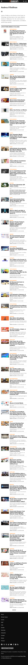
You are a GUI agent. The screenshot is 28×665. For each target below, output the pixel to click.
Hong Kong (12, 521)
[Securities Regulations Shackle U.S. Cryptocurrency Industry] (5, 248)
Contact (3, 635)
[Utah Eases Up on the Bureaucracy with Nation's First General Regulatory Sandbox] (5, 341)
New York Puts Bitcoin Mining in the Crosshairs (17, 54)
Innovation (12, 327)
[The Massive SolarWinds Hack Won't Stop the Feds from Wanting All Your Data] (5, 412)
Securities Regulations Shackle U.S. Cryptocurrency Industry (18, 249)
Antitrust (11, 458)
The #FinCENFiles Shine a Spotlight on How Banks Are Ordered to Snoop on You (18, 475)
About (2, 614)
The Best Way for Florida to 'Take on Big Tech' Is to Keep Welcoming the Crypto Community (18, 357)
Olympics (11, 133)
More (14, 610)
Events (2, 619)
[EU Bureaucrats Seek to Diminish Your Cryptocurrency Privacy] (5, 282)
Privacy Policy (20, 651)
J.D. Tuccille (16, 190)
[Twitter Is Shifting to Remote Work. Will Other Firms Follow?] (5, 563)
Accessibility (15, 651)
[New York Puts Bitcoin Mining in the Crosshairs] (5, 54)
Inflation (11, 220)
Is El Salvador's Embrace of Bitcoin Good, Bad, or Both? (18, 295)
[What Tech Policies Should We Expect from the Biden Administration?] (5, 380)
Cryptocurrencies (13, 29)
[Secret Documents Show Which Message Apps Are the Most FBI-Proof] (5, 199)
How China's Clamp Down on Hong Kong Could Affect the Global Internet (18, 524)
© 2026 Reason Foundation (6, 651)
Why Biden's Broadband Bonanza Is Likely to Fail (17, 318)
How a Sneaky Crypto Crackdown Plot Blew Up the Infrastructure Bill (18, 272)
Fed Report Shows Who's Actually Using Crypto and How (17, 65)
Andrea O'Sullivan (13, 38)
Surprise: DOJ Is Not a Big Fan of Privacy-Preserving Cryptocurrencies (17, 449)
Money (11, 401)
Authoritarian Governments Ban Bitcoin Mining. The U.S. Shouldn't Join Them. (18, 149)
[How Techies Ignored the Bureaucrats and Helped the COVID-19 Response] (5, 600)
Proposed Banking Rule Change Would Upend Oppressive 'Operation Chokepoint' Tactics (17, 425)
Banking (11, 421)
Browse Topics (4, 617)
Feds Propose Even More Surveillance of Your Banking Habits (18, 437)
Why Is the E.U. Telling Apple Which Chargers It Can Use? (18, 44)
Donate (2, 627)
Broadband (12, 316)
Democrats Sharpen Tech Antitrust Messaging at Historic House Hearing (17, 512)
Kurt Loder (21, 193)
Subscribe (3, 632)
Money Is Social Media (16, 403)
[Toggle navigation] (1, 1)
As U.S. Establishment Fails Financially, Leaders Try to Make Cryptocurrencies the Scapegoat (18, 173)
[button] (26, 1)
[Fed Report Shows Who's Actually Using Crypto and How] (5, 64)
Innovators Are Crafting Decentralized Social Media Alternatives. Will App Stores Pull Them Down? (18, 488)
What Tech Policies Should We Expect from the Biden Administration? (17, 381)
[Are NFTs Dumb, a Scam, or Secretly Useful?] (5, 329)
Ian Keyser (12, 193)
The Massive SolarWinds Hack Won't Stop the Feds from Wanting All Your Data (18, 413)
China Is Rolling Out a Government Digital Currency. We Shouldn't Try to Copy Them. (18, 576)
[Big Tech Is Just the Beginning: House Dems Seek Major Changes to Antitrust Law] (5, 460)
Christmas (12, 183)
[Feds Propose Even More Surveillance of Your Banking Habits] (5, 436)
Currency (11, 572)
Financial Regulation (13, 390)
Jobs (2, 625)
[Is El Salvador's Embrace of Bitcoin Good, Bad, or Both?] (5, 295)
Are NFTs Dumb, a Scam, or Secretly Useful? (18, 329)
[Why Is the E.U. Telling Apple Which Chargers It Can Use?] (5, 44)
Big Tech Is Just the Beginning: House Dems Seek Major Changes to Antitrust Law (17, 462)
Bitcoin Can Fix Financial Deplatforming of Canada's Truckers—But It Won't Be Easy (18, 123)
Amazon (3, 640)
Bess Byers (12, 190)
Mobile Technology (13, 42)
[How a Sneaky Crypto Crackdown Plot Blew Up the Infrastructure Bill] (5, 271)
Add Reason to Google (8, 648)
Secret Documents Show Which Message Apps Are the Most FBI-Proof (17, 200)
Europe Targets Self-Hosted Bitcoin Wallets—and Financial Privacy (18, 90)
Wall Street (12, 367)
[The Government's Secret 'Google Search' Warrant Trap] (5, 236)
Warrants (11, 234)
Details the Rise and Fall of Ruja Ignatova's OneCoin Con (18, 33)
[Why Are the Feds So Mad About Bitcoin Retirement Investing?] (5, 76)
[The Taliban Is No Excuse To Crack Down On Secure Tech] (5, 260)
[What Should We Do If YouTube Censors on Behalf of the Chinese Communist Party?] (5, 550)
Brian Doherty (14, 191)
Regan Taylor (20, 191)
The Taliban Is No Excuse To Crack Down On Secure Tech (18, 260)
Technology (12, 258)
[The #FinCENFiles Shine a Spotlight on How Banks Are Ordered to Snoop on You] (5, 474)
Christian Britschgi (16, 192)
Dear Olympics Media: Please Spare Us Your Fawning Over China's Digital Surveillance (18, 136)
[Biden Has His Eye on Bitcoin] (5, 110)
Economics (12, 74)
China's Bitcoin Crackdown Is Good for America (18, 161)
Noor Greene (16, 193)
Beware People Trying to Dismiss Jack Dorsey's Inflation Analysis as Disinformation (17, 224)
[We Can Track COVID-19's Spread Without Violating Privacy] (5, 587)
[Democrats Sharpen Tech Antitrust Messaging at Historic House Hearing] (5, 511)
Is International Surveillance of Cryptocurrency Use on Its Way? (18, 307)
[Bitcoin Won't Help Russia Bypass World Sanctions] (5, 100)
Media (2, 638)
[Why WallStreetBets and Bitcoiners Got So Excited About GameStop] (5, 369)
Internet (11, 209)
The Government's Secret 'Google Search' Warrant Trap (17, 237)
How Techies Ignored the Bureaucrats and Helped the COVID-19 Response (18, 601)
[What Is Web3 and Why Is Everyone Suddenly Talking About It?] (5, 211)
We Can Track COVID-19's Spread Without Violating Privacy (17, 588)
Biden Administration (13, 378)
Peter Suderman (24, 192)
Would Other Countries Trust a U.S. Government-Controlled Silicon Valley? (18, 500)
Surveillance (12, 434)
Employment (12, 561)
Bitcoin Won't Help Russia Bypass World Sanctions (17, 100)
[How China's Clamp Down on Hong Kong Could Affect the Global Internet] (5, 523)
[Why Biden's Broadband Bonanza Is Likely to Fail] (5, 318)
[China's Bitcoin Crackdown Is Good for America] (5, 161)
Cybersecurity (12, 410)
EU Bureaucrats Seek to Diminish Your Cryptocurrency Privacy (17, 283)
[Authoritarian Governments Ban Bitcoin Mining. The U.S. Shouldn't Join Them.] (5, 148)
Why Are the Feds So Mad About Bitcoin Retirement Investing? (17, 77)
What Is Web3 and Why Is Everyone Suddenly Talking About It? (18, 212)
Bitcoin (11, 108)
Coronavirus (12, 585)
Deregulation (12, 339)
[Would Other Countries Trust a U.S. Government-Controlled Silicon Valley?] (5, 499)
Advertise (3, 630)
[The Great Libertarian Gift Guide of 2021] (5, 185)
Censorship (12, 548)
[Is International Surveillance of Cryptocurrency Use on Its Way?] (5, 306)
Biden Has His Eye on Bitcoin (18, 110)
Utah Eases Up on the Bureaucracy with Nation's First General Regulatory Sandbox (17, 343)
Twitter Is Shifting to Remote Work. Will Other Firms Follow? (18, 564)
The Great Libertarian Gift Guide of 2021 (17, 185)
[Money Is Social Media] (5, 403)
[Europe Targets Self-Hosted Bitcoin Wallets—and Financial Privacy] (5, 89)
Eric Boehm (16, 190)
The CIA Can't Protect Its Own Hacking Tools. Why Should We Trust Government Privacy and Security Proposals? (17, 537)
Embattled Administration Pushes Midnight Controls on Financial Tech (18, 393)
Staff (2, 622)
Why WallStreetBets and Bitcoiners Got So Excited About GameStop (17, 370)
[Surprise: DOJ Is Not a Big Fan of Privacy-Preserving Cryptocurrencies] (5, 448)
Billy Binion (12, 190)
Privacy (11, 197)
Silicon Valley (12, 497)
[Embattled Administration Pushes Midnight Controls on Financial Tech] (5, 392)
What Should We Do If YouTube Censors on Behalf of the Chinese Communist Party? (18, 552)
